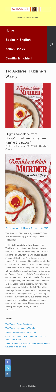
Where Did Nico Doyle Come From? (21, 332)
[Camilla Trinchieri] (28, 9)
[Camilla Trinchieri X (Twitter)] (8, 368)
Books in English (18, 39)
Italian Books (15, 49)
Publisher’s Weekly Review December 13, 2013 (26, 228)
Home (9, 30)
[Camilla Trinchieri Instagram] (8, 374)
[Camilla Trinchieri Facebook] (8, 362)
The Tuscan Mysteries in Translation (21, 328)
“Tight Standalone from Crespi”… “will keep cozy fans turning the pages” (25, 138)
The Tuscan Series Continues (18, 324)
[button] (51, 44)
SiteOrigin (32, 386)
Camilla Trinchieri (18, 58)
